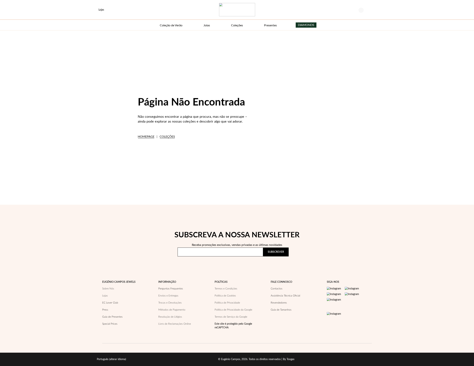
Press (105, 310)
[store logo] (237, 9)
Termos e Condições (226, 288)
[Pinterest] (334, 294)
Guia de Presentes (112, 317)
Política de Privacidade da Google (233, 310)
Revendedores (279, 302)
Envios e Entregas (168, 295)
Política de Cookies (225, 295)
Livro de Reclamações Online (174, 324)
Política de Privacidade (267, 262)
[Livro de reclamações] (334, 314)
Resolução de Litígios (170, 317)
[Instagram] (334, 288)
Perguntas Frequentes (170, 288)
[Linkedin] (334, 300)
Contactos (276, 288)
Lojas (105, 295)
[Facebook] (352, 288)
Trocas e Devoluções (170, 302)
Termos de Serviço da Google (231, 317)
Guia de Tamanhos (281, 310)
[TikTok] (352, 294)
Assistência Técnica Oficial (285, 295)
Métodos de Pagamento (171, 310)
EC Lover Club (110, 302)
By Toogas (288, 359)
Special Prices (109, 324)
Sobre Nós (108, 288)
